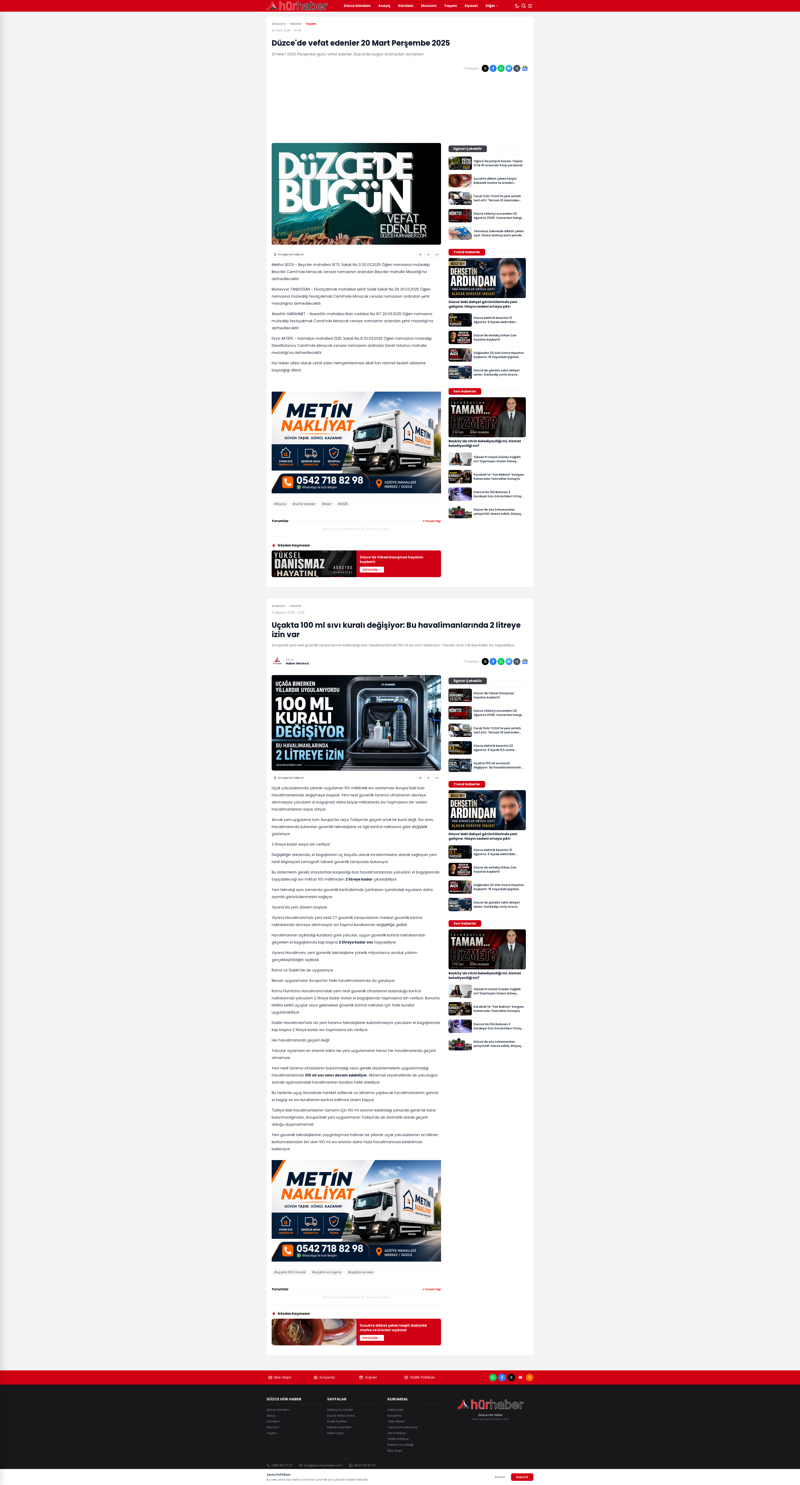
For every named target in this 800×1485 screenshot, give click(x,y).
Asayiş (384, 5)
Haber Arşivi (335, 1433)
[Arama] (523, 5)
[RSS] (529, 1377)
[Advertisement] (400, 109)
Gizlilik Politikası (422, 1377)
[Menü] (530, 6)
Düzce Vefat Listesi (341, 1416)
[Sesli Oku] (420, 254)
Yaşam (450, 5)
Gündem (405, 5)
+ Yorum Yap (431, 521)
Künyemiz (327, 1377)
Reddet (500, 1477)
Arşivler (371, 1377)
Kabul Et (522, 1477)
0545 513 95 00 (364, 1465)
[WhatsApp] (493, 1377)
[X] (511, 1377)
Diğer (490, 5)
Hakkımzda (395, 1410)
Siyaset (471, 5)
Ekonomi (428, 5)
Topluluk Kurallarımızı (403, 1427)
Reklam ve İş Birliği (400, 1445)
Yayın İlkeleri (396, 1421)
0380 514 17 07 (282, 1465)
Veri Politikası (397, 1433)
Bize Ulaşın (282, 1377)
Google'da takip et (291, 254)
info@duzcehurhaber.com (323, 1465)
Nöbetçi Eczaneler (340, 1410)
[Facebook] (502, 1377)
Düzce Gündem (357, 5)
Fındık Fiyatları (337, 1421)
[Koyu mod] (517, 5)
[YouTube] (520, 1377)
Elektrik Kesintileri (339, 1427)
